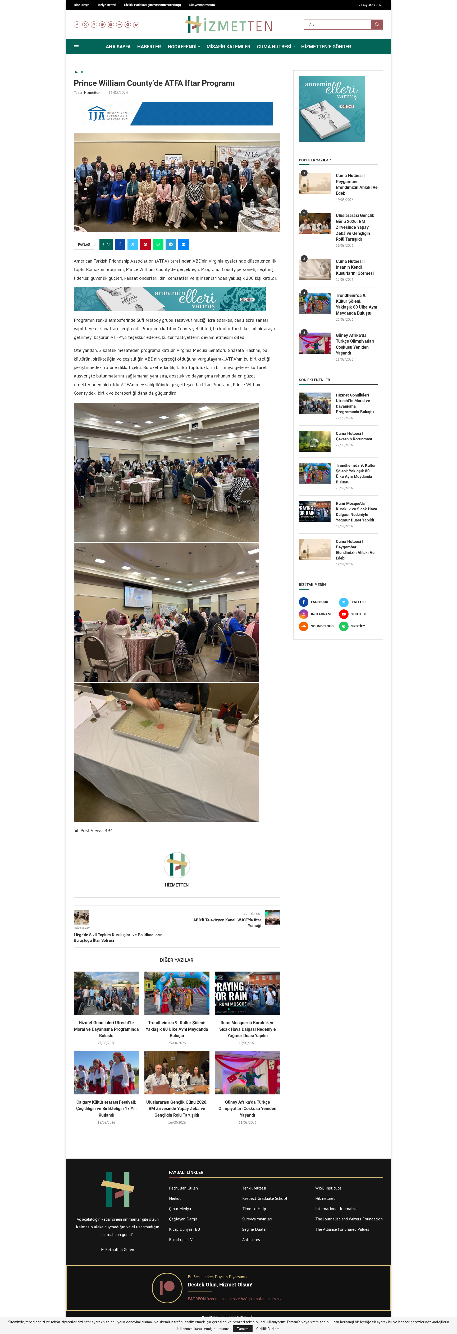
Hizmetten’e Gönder (326, 46)
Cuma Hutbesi (274, 46)
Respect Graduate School (264, 1198)
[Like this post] (107, 244)
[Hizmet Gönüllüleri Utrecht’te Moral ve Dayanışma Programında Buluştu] (106, 993)
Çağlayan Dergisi (183, 1219)
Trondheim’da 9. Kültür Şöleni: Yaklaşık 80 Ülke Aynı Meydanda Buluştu (177, 1029)
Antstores (251, 1239)
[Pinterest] (102, 24)
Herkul (175, 1198)
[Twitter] (85, 24)
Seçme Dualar (254, 1229)
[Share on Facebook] (120, 244)
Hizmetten (92, 92)
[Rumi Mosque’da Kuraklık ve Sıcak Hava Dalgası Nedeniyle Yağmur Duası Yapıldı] (247, 993)
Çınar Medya (180, 1208)
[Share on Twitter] (132, 244)
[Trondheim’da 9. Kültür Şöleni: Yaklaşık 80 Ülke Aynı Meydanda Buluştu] (177, 993)
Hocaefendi (182, 46)
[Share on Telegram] (171, 244)
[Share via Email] (183, 244)
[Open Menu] (76, 46)
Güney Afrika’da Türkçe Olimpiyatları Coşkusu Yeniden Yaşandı (247, 1109)
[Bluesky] (136, 24)
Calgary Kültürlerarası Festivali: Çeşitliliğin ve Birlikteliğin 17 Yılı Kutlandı (106, 1109)
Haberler (149, 46)
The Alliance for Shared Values (342, 1229)
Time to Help (254, 1208)
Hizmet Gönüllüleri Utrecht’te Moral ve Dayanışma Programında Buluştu (106, 1029)
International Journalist (336, 1208)
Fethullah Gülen (183, 1188)
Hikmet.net (325, 1198)
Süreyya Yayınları (257, 1219)
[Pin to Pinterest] (145, 244)
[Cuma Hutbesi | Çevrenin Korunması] (315, 441)
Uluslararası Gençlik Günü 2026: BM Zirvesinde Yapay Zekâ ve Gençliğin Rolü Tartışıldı (177, 1109)
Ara (377, 25)
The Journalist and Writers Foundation (349, 1219)
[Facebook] (77, 24)
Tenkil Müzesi (254, 1188)
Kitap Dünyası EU (184, 1229)
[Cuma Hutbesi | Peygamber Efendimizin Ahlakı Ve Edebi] (315, 183)
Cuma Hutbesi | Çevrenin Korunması (354, 436)
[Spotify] (128, 24)
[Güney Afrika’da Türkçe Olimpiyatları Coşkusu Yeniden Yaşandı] (247, 1072)
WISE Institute (328, 1188)
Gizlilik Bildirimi (268, 1329)
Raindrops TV (181, 1239)
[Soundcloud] (119, 24)
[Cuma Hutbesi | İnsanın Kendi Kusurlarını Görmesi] (315, 269)
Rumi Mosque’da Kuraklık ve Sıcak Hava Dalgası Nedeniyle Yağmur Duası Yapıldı (247, 1029)
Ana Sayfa (118, 46)
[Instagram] (94, 24)
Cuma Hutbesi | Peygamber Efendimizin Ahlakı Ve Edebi (357, 184)
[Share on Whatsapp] (158, 244)
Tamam (243, 1328)
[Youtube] (111, 24)
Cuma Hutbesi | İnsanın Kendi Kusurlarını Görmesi (355, 267)
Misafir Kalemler (228, 46)
